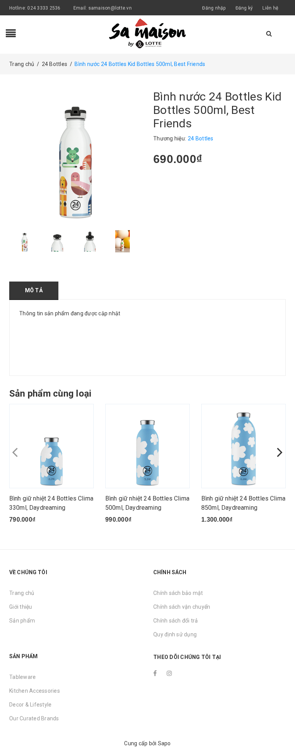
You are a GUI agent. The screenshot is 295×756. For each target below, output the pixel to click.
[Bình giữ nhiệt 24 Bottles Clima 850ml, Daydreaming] (243, 446)
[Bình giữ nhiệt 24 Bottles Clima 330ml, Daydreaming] (51, 446)
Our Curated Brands (34, 718)
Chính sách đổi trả (175, 621)
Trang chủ (21, 593)
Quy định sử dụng (175, 634)
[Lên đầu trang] (281, 733)
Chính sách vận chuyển (181, 607)
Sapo (164, 743)
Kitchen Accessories (34, 691)
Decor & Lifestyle (30, 705)
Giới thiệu (20, 607)
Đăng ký (244, 8)
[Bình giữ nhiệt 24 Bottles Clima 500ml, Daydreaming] (147, 446)
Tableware (22, 677)
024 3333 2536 (44, 8)
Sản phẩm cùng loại (50, 393)
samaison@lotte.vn (110, 8)
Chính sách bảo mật (178, 593)
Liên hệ (270, 8)
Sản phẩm (22, 621)
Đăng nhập (213, 8)
